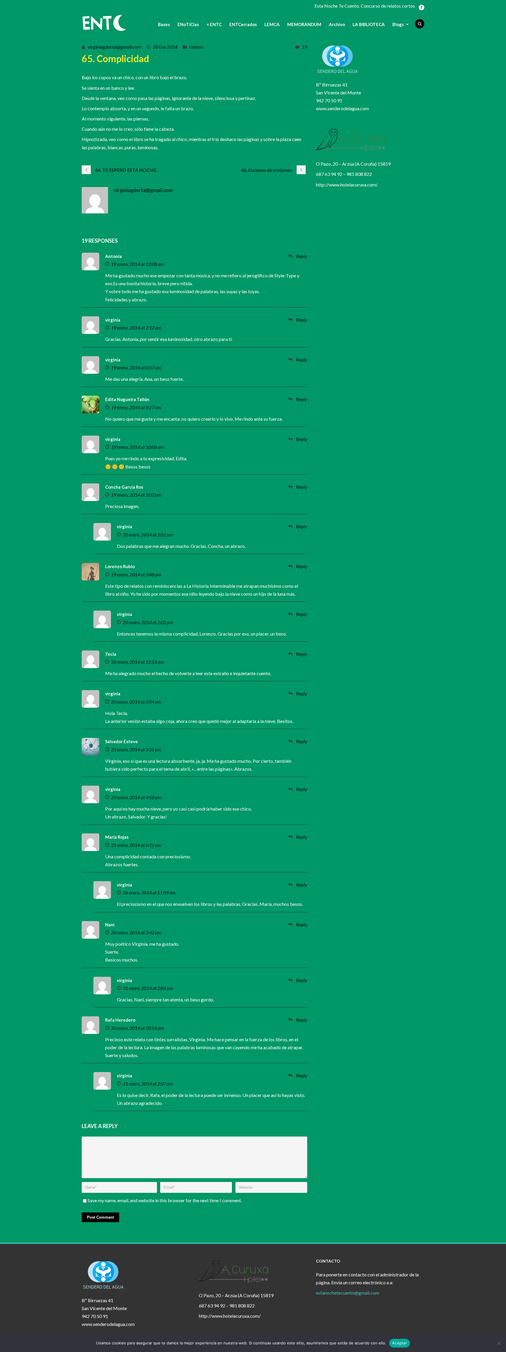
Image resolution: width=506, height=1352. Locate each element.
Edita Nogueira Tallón (127, 399)
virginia (112, 319)
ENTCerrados (243, 24)
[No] (499, 1343)
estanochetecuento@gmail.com (347, 1292)
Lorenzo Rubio (120, 566)
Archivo (337, 24)
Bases (164, 24)
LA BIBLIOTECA (369, 24)
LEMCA (272, 24)
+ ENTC (214, 24)
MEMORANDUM (304, 24)
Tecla (110, 654)
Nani (109, 924)
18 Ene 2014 (165, 47)
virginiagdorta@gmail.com (114, 47)
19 (304, 47)
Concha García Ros (124, 487)
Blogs (398, 24)
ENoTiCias (188, 24)
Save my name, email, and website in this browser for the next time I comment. (165, 1200)
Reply (301, 256)
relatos (196, 47)
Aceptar (399, 1343)
